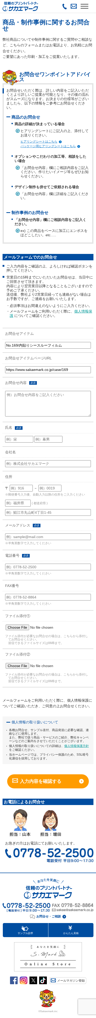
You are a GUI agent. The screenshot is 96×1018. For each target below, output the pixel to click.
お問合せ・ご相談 (48, 916)
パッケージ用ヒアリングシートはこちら (48, 146)
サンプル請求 (25, 933)
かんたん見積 (71, 933)
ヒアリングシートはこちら (38, 141)
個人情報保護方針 (76, 746)
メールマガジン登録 (71, 980)
